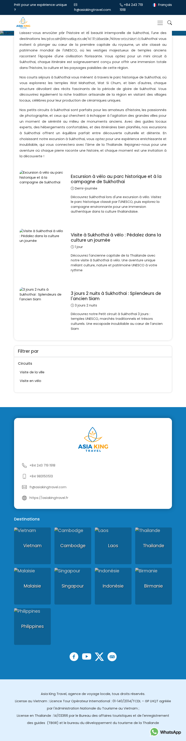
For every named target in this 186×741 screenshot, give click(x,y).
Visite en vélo (30, 381)
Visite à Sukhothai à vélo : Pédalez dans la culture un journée (116, 237)
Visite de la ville (32, 372)
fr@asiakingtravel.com (92, 9)
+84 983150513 (41, 476)
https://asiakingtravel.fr (48, 498)
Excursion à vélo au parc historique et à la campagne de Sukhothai (116, 179)
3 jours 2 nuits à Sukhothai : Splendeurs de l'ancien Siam (116, 296)
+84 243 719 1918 (42, 465)
